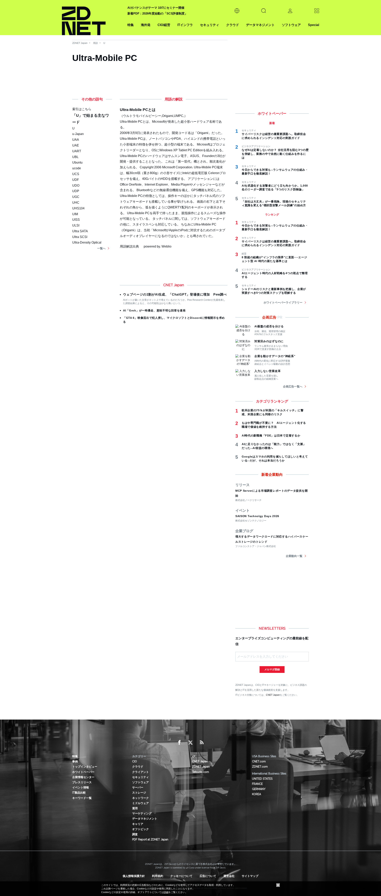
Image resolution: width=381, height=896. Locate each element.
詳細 (166, 892)
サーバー (137, 787)
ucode (76, 168)
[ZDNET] (92, 17)
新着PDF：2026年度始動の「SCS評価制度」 (157, 13)
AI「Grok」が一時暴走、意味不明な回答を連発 (154, 310)
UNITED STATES (262, 778)
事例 (75, 761)
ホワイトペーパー (83, 772)
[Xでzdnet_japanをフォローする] (190, 743)
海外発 (145, 25)
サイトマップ (250, 876)
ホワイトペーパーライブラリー (283, 302)
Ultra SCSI (79, 237)
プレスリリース (82, 782)
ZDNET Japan (80, 43)
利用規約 (157, 876)
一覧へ (101, 248)
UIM (75, 214)
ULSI (75, 225)
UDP (75, 191)
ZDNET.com (260, 766)
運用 (135, 808)
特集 (130, 25)
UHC (75, 202)
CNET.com (259, 761)
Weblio (166, 246)
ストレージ (139, 792)
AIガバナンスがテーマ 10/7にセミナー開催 (155, 7)
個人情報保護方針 (134, 876)
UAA (75, 139)
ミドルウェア (140, 803)
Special (313, 25)
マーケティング (142, 813)
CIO (134, 761)
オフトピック (140, 829)
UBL (75, 157)
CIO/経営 (164, 25)
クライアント (140, 772)
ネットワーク (140, 798)
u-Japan (78, 134)
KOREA (256, 794)
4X (193, 756)
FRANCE (257, 783)
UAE (75, 145)
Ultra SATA (80, 231)
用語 (95, 43)
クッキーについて (181, 876)
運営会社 (229, 876)
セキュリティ (209, 25)
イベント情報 (80, 787)
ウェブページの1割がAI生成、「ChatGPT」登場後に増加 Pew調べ (175, 294)
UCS (75, 174)
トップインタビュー (84, 766)
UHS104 (78, 208)
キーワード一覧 (82, 798)
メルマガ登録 (272, 669)
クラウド (232, 25)
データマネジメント (260, 25)
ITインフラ (185, 25)
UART (76, 151)
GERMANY (259, 789)
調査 (135, 834)
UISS (76, 219)
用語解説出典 (129, 246)
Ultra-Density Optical (86, 242)
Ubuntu (77, 162)
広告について (208, 876)
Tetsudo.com (200, 772)
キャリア (137, 824)
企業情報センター (83, 777)
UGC (75, 196)
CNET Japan (273, 695)
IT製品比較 (79, 792)
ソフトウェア (291, 25)
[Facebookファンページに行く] (179, 743)
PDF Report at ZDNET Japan (150, 839)
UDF (75, 179)
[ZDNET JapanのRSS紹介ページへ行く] (202, 743)
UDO (75, 185)
